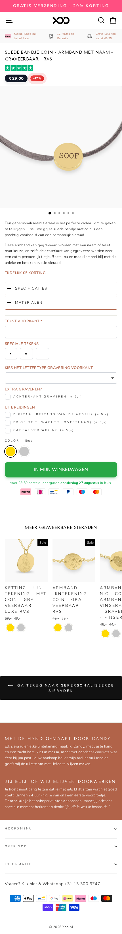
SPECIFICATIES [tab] (31, 288)
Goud (10, 451)
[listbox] (61, 378)
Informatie (18, 864)
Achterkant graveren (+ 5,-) (47, 396)
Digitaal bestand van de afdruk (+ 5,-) (61, 414)
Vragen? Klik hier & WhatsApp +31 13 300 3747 (52, 884)
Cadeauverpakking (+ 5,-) (43, 430)
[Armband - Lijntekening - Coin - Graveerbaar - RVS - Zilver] (68, 628)
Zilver (24, 451)
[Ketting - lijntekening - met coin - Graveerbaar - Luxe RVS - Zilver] (21, 628)
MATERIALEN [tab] (29, 302)
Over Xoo (16, 846)
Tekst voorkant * (23, 321)
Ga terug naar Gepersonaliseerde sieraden (65, 688)
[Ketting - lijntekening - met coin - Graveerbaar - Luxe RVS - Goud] (10, 628)
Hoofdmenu (18, 828)
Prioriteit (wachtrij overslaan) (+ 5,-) (60, 422)
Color (18, 440)
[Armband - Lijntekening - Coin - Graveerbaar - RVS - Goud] (58, 628)
